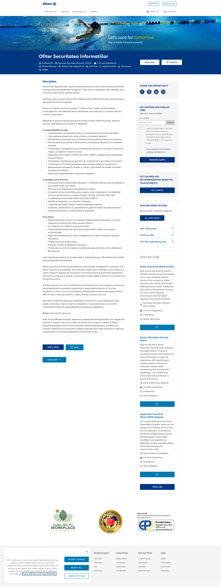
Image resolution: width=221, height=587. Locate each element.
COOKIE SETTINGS (76, 576)
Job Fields (93, 12)
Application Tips (144, 571)
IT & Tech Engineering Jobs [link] (153, 241)
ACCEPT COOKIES (76, 559)
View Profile (153, 4)
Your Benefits (121, 571)
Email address (144, 118)
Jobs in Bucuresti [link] (148, 228)
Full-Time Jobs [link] (147, 235)
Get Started (157, 190)
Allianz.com (98, 571)
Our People (98, 563)
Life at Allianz (121, 567)
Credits (163, 559)
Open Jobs (65, 12)
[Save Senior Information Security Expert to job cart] (157, 404)
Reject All (76, 568)
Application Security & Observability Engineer (152, 415)
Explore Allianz (121, 559)
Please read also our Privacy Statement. (39, 574)
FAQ (95, 567)
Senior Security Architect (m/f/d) (157, 266)
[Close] (87, 551)
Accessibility (165, 571)
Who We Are (120, 563)
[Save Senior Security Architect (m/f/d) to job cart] (157, 327)
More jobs (157, 487)
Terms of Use (165, 567)
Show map (52, 360)
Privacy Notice (166, 563)
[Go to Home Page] (49, 3)
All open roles (152, 218)
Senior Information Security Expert (154, 339)
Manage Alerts (157, 160)
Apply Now (150, 62)
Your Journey (143, 563)
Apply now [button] (53, 347)
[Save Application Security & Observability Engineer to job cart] (157, 474)
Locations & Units (144, 559)
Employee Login (169, 4)
